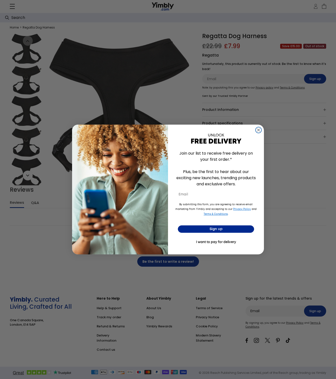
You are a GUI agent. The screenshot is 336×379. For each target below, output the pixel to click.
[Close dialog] (258, 130)
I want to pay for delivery (216, 242)
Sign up (216, 229)
